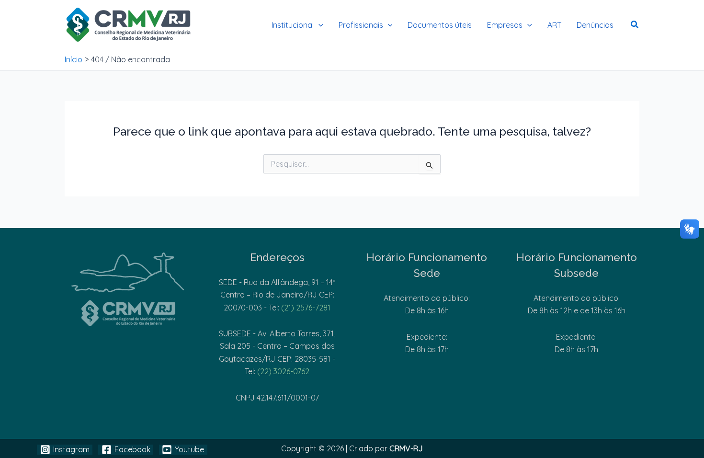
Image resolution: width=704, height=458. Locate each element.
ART (554, 25)
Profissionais (361, 25)
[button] (318, 25)
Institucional (293, 25)
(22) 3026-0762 (283, 371)
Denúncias (595, 25)
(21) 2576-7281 (305, 307)
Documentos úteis (440, 25)
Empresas (504, 25)
